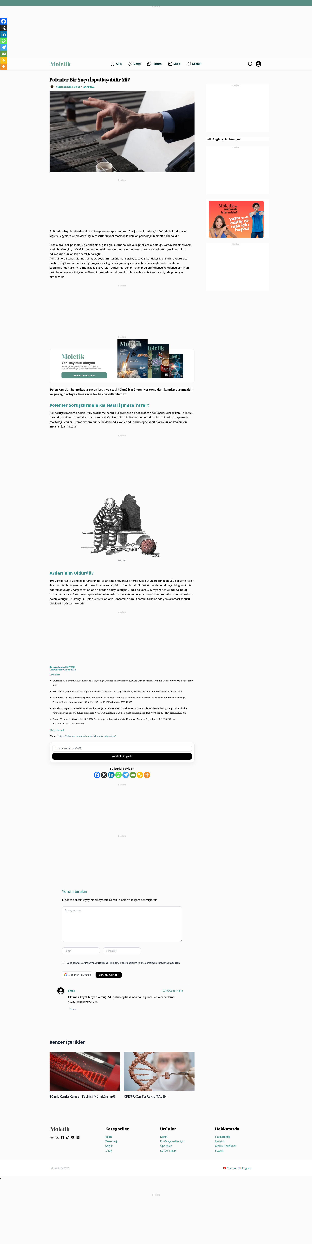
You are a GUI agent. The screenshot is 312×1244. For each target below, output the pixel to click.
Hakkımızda (222, 1137)
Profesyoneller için (172, 1141)
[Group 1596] (122, 361)
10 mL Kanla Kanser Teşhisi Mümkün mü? (83, 1096)
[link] (258, 63)
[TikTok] (67, 1137)
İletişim (220, 1141)
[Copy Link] (140, 775)
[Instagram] (52, 1137)
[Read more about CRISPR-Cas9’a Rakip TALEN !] (159, 1071)
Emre (71, 991)
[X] (104, 775)
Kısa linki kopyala (122, 756)
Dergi (163, 1137)
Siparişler (166, 1146)
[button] (250, 64)
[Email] (133, 775)
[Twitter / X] (57, 1137)
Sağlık (109, 1146)
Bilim (108, 1137)
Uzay (108, 1150)
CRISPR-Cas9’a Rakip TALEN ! (146, 1096)
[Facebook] (97, 775)
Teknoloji (111, 1141)
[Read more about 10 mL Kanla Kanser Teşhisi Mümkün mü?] (85, 1071)
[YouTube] (72, 1137)
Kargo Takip (168, 1150)
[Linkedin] (111, 775)
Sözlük (219, 1150)
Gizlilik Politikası (225, 1146)
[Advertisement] (156, 31)
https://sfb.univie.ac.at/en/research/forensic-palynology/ (87, 736)
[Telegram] (125, 775)
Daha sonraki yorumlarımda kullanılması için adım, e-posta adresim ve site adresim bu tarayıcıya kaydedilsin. (123, 962)
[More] (147, 775)
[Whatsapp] (118, 775)
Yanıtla (73, 1009)
